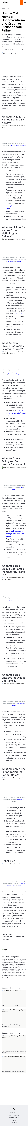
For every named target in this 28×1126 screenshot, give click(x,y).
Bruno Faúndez (15, 145)
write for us (14, 1113)
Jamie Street (19, 799)
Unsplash (23, 145)
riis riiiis (21, 487)
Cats (8, 8)
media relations (14, 1115)
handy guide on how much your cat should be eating (15, 533)
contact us (14, 1122)
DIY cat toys (17, 313)
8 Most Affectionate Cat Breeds (11, 1006)
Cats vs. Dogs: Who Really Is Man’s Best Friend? (14, 1051)
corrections (14, 1120)
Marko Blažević (20, 703)
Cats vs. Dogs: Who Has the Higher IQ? (13, 1071)
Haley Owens (11, 261)
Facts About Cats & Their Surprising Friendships (12, 1025)
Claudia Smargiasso (14, 49)
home (3, 8)
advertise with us (14, 1117)
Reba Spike (11, 374)
